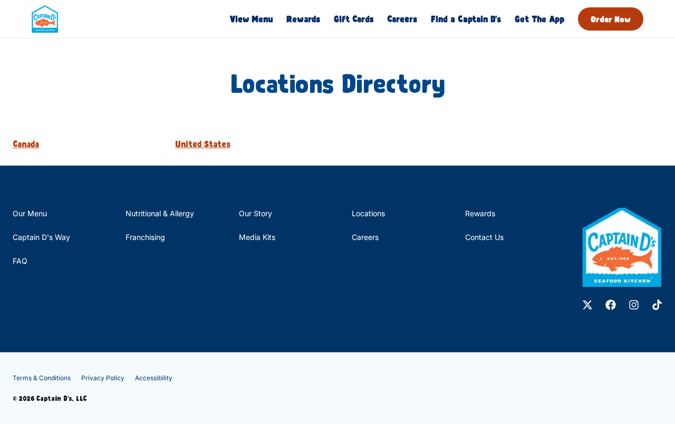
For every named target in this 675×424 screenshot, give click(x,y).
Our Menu (30, 213)
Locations (368, 213)
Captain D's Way (41, 237)
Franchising (145, 237)
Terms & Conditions (42, 378)
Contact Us (484, 237)
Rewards (303, 19)
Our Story (255, 213)
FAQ (20, 260)
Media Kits (257, 237)
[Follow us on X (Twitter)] (587, 305)
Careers (402, 19)
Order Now (611, 19)
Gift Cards (353, 19)
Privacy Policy (102, 378)
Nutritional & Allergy (160, 213)
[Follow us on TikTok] (657, 305)
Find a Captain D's (466, 19)
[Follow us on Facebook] (610, 305)
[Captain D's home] (45, 19)
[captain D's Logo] (621, 247)
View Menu (251, 19)
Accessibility (153, 378)
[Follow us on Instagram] (634, 305)
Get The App (539, 19)
